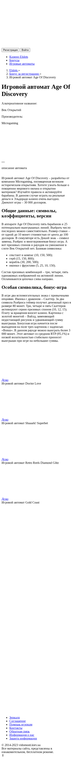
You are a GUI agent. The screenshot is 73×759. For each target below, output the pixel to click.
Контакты (15, 728)
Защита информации (23, 738)
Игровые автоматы (22, 63)
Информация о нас (21, 735)
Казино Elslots (18, 56)
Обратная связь (19, 731)
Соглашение (17, 721)
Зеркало (14, 717)
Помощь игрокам (20, 724)
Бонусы (14, 60)
